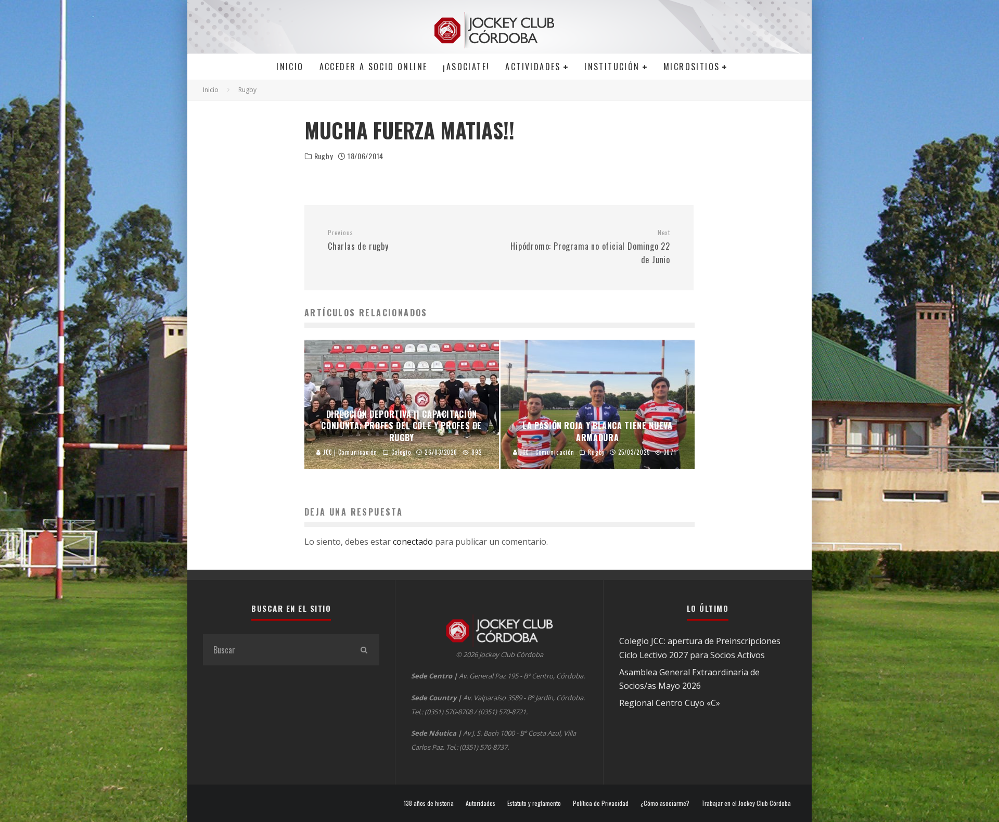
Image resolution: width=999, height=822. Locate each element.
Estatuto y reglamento (534, 803)
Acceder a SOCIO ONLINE (373, 66)
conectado (413, 541)
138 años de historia (429, 803)
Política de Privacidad (601, 803)
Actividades (532, 66)
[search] (363, 649)
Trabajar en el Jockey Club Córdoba (746, 803)
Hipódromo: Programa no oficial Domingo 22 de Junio (590, 247)
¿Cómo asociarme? (665, 803)
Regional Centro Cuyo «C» (669, 703)
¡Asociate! (466, 66)
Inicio (289, 66)
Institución (611, 66)
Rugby (323, 156)
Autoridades (480, 803)
